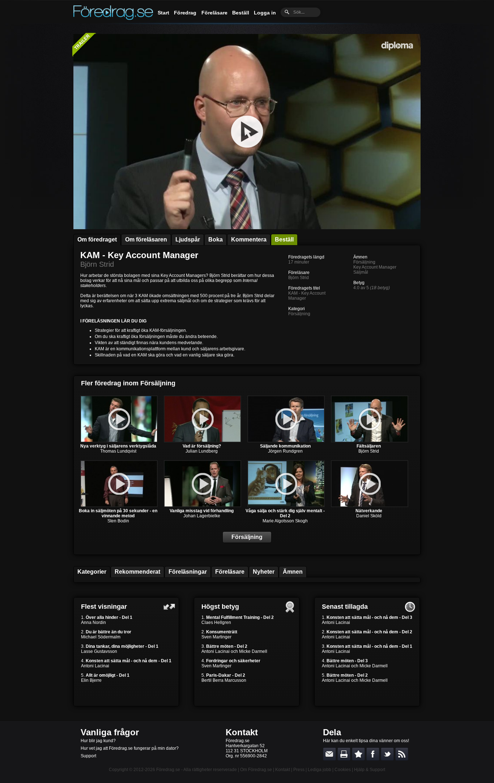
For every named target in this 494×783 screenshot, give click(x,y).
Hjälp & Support (369, 769)
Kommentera (249, 239)
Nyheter (263, 572)
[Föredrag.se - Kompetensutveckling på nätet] (113, 18)
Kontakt (242, 732)
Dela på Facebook (372, 754)
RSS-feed (401, 754)
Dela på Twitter (387, 754)
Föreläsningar (188, 572)
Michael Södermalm (100, 636)
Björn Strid (97, 264)
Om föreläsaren (146, 239)
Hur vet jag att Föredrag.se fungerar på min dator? (130, 748)
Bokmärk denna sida (358, 754)
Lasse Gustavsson (99, 651)
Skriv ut (343, 754)
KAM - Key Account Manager (139, 255)
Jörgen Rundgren (285, 451)
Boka (215, 239)
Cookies (343, 769)
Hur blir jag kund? (98, 740)
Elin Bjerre (91, 680)
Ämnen (293, 572)
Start (163, 13)
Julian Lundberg (202, 451)
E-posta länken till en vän (329, 754)
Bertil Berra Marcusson (223, 680)
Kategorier (91, 572)
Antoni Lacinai (95, 665)
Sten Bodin (118, 520)
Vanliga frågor (110, 732)
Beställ (240, 13)
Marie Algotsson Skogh (285, 520)
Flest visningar (104, 606)
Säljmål (360, 272)
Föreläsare (214, 13)
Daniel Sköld (369, 515)
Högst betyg (220, 606)
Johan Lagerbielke (201, 515)
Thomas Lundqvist (118, 451)
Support (88, 755)
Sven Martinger (216, 636)
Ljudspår (187, 239)
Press (299, 769)
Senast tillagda (345, 606)
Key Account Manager (374, 267)
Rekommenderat (137, 572)
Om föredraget (97, 239)
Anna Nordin (93, 622)
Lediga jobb (319, 769)
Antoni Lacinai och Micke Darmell (234, 651)
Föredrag (185, 13)
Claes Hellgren (216, 622)
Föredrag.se (168, 769)
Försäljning (299, 313)
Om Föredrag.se (256, 769)
